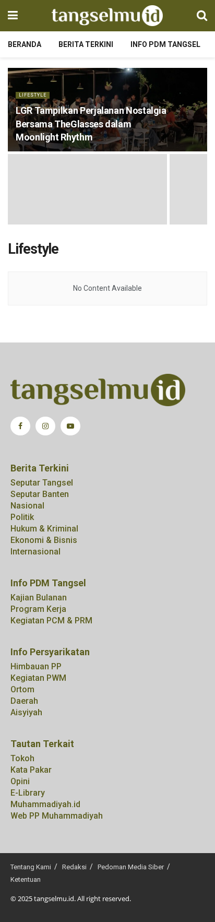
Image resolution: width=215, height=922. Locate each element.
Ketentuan (25, 879)
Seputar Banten (39, 494)
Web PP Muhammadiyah (56, 816)
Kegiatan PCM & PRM (51, 620)
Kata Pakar (31, 770)
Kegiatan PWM (38, 678)
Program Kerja (38, 609)
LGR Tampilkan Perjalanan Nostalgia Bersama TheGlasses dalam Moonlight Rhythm (91, 123)
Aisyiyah (26, 712)
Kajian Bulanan (38, 597)
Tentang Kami (30, 867)
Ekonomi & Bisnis (43, 540)
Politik (22, 517)
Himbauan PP (36, 666)
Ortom (22, 689)
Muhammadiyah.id (45, 804)
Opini (20, 781)
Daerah (24, 701)
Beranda (24, 44)
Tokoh (22, 758)
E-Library (27, 793)
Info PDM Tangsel (165, 44)
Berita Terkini (85, 44)
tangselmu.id (54, 898)
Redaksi (74, 867)
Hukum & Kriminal (44, 529)
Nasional (27, 506)
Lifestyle (32, 95)
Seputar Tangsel (41, 483)
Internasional (35, 552)
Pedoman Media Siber (131, 867)
